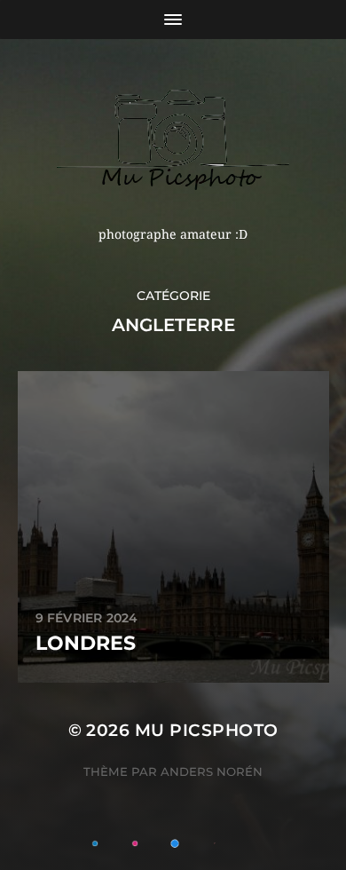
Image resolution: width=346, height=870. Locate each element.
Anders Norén (212, 771)
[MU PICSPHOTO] (173, 139)
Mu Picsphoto (207, 730)
